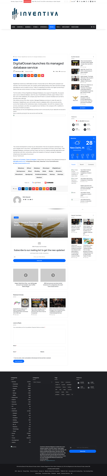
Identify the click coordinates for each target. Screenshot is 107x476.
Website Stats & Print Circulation (52, 471)
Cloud (29, 168)
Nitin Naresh (18, 71)
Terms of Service (34, 471)
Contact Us (41, 471)
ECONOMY (69, 384)
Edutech (15, 413)
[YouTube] (30, 199)
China (62, 382)
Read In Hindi (74, 27)
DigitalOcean (56, 168)
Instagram (34, 159)
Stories (35, 27)
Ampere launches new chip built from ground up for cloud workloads (87, 187)
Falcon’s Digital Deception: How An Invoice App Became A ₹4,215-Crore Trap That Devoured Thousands (86, 99)
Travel (14, 431)
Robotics (15, 426)
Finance (15, 388)
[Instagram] (32, 199)
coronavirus (68, 382)
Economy (15, 386)
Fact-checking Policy (88, 471)
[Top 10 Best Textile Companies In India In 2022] (75, 194)
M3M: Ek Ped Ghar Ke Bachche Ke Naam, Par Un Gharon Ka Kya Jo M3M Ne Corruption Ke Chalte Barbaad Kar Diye (57, 311)
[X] (18, 75)
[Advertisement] (53, 41)
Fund (30, 171)
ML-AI (14, 424)
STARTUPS (14, 410)
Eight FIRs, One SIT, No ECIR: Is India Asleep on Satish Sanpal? (86, 71)
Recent (82, 164)
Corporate (15, 384)
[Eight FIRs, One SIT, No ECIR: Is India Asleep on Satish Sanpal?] (75, 71)
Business (27, 27)
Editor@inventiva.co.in (19, 161)
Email (15, 351)
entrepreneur (21, 171)
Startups (19, 27)
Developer (46, 168)
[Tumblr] (25, 75)
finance (64, 387)
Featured (14, 402)
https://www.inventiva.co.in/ (22, 163)
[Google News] (36, 182)
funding (37, 171)
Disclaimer (53, 473)
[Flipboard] (49, 182)
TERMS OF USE (64, 471)
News (67, 392)
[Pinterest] (28, 75)
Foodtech (15, 417)
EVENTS (14, 399)
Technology (16, 429)
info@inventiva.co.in (50, 460)
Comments (91, 164)
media (62, 392)
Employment (65, 27)
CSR (16, 471)
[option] (39, 223)
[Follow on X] (21, 71)
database (37, 168)
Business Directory (65, 473)
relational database (41, 174)
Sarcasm (14, 408)
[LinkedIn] (21, 75)
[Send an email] (22, 71)
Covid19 (63, 384)
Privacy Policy (26, 471)
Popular (73, 164)
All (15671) (82, 108)
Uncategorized (15, 440)
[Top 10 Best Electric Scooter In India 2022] (75, 201)
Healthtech (15, 422)
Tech (57, 27)
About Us (20, 471)
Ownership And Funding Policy (76, 471)
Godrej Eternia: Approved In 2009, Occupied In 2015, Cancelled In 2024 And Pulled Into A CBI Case (20, 311)
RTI (12, 406)
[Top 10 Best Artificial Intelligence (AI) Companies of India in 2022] (75, 173)
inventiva (59, 171)
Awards (58, 473)
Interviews (43, 27)
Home (13, 27)
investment (19, 174)
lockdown (57, 392)
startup (53, 174)
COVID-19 (57, 384)
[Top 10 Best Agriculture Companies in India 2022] (75, 181)
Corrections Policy (46, 473)
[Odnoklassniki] (39, 75)
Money (14, 393)
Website (42, 351)
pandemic (57, 394)
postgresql (29, 174)
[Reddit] (32, 75)
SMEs (14, 395)
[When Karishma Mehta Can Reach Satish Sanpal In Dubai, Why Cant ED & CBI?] (75, 63)
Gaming (15, 420)
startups (60, 174)
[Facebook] (14, 75)
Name (15, 345)
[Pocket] (42, 75)
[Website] (23, 199)
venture (39, 177)
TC (72, 394)
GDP (14, 390)
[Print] (54, 188)
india (44, 171)
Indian (51, 171)
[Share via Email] (51, 188)
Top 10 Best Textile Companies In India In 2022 (86, 194)
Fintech (14, 415)
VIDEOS (13, 442)
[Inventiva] (34, 14)
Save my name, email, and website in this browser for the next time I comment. (32, 358)
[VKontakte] (35, 75)
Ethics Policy (38, 473)
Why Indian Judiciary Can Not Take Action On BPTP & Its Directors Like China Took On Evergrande (38, 311)
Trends (52, 27)
